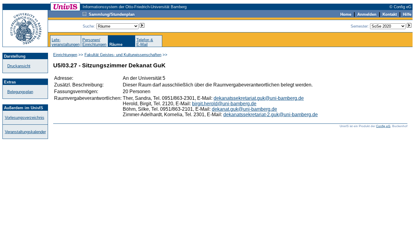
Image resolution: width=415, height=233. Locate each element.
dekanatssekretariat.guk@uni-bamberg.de (259, 98)
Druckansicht (18, 66)
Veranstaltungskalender (25, 132)
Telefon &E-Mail (144, 42)
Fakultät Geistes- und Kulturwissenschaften (122, 54)
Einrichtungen (65, 54)
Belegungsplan (20, 91)
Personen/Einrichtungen (94, 42)
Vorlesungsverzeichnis (24, 117)
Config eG (383, 126)
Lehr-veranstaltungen (66, 42)
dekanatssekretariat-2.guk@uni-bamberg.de (270, 114)
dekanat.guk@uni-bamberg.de (244, 109)
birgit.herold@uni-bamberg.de (224, 103)
